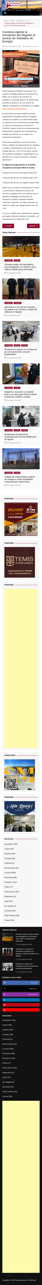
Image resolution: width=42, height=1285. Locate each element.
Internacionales (9, 868)
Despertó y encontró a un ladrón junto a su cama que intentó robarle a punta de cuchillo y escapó (20, 394)
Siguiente (32, 226)
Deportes (7, 854)
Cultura (7, 849)
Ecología (7, 858)
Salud (6, 901)
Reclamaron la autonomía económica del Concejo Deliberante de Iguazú (20, 436)
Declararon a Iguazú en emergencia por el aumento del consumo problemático (20, 351)
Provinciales (8, 892)
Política (24, 345)
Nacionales (8, 877)
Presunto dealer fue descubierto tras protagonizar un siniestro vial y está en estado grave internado (20, 267)
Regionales (8, 896)
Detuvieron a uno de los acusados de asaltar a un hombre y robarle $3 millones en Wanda (20, 309)
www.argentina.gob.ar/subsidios (14, 109)
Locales (34, 46)
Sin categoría (9, 906)
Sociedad (7, 911)
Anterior (9, 226)
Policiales (17, 303)
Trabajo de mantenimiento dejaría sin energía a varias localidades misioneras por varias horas (19, 479)
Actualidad (28, 46)
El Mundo (7, 863)
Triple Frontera (9, 915)
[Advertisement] (21, 668)
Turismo (7, 920)
